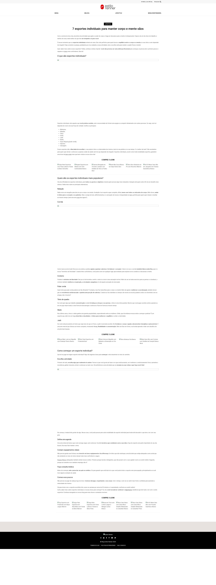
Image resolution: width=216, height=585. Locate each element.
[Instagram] (100, 538)
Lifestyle (118, 13)
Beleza (86, 13)
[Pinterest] (109, 538)
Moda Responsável (154, 13)
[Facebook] (106, 538)
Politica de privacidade (108, 545)
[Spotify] (103, 538)
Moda (56, 13)
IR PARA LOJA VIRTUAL (147, 1)
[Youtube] (112, 538)
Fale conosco (121, 545)
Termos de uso (94, 545)
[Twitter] (115, 538)
